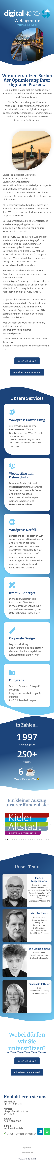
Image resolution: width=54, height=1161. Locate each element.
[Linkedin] (40, 1131)
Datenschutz (27, 1152)
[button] (4, 824)
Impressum (27, 1147)
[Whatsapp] (47, 1131)
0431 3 (7, 1120)
